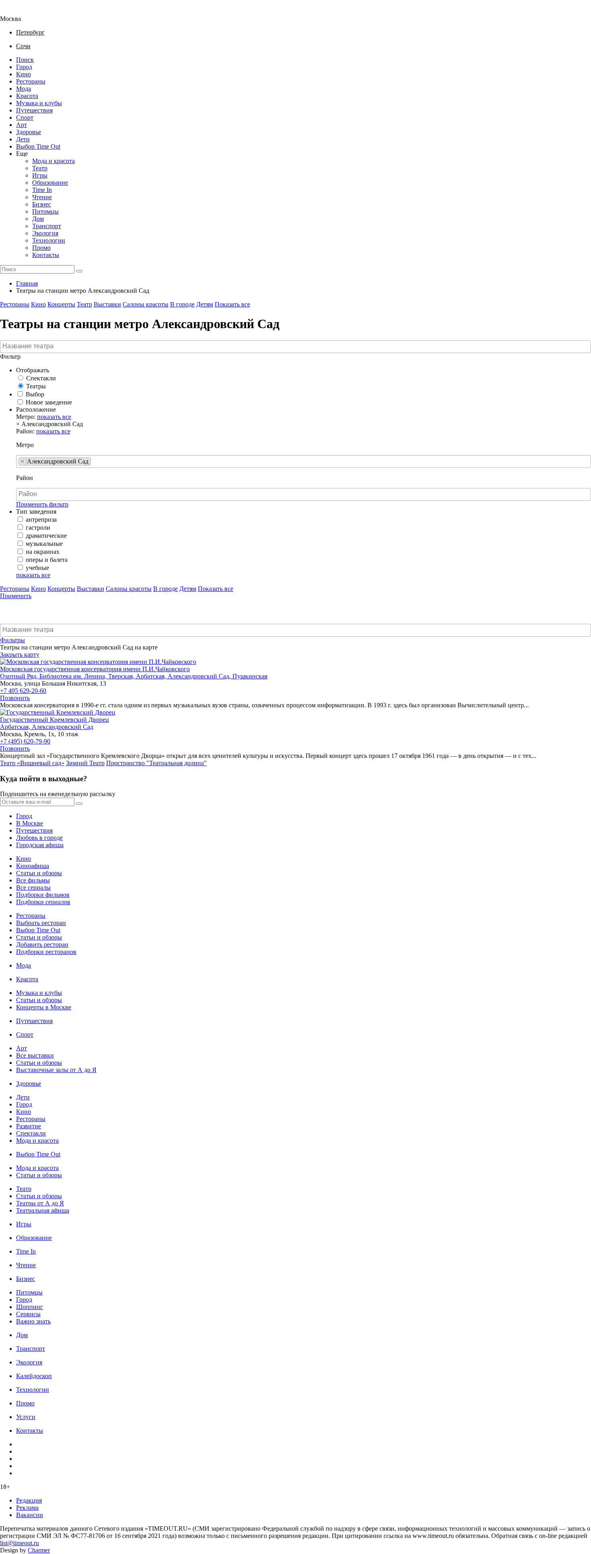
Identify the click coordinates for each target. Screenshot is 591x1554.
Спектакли (41, 378)
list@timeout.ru (19, 1543)
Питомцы (45, 211)
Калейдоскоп (34, 1375)
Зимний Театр (85, 763)
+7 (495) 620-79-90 (25, 741)
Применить (15, 595)
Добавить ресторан (42, 944)
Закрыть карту (19, 654)
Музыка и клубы (39, 103)
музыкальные (44, 543)
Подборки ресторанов (46, 951)
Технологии (48, 240)
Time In (42, 189)
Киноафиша (32, 865)
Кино (23, 74)
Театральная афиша (42, 1210)
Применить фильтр (42, 504)
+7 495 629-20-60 (23, 690)
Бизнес (41, 204)
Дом (38, 218)
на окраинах (43, 551)
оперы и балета (47, 559)
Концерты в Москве (43, 1007)
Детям (204, 304)
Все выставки (35, 1055)
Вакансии (29, 1514)
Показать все (232, 304)
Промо (41, 247)
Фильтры (12, 640)
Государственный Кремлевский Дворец (54, 719)
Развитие (28, 1126)
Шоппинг (29, 1306)
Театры (36, 386)
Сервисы (28, 1314)
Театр (39, 168)
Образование (50, 182)
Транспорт (46, 226)
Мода (23, 88)
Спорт (24, 117)
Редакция (29, 1500)
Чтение (42, 197)
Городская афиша (40, 844)
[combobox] (295, 346)
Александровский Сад (62, 726)
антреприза (41, 519)
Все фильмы (33, 880)
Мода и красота (53, 160)
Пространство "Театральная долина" (156, 763)
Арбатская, (152, 676)
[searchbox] (296, 346)
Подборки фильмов (43, 894)
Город (24, 66)
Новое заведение (49, 402)
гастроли (38, 527)
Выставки (107, 304)
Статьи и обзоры (39, 873)
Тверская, (122, 676)
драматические (46, 535)
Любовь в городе (39, 837)
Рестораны (30, 81)
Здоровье (28, 132)
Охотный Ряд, (19, 676)
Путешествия (34, 110)
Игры (39, 175)
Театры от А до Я (40, 1203)
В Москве (29, 823)
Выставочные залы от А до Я (56, 1069)
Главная (27, 283)
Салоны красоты (145, 304)
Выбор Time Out (38, 146)
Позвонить (15, 697)
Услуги (25, 1416)
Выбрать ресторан (41, 922)
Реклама (27, 1507)
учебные (37, 567)
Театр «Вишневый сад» (32, 763)
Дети (23, 139)
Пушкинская (249, 676)
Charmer (39, 1550)
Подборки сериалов (43, 902)
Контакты (45, 254)
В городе (182, 304)
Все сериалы (33, 887)
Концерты (61, 304)
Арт (21, 124)
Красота (27, 95)
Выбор (35, 394)
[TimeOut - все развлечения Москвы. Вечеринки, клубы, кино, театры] (17, 11)
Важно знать (33, 1321)
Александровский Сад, (200, 676)
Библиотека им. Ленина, (73, 676)
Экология (45, 233)
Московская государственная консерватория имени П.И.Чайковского (95, 669)
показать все (54, 416)
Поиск (25, 59)
